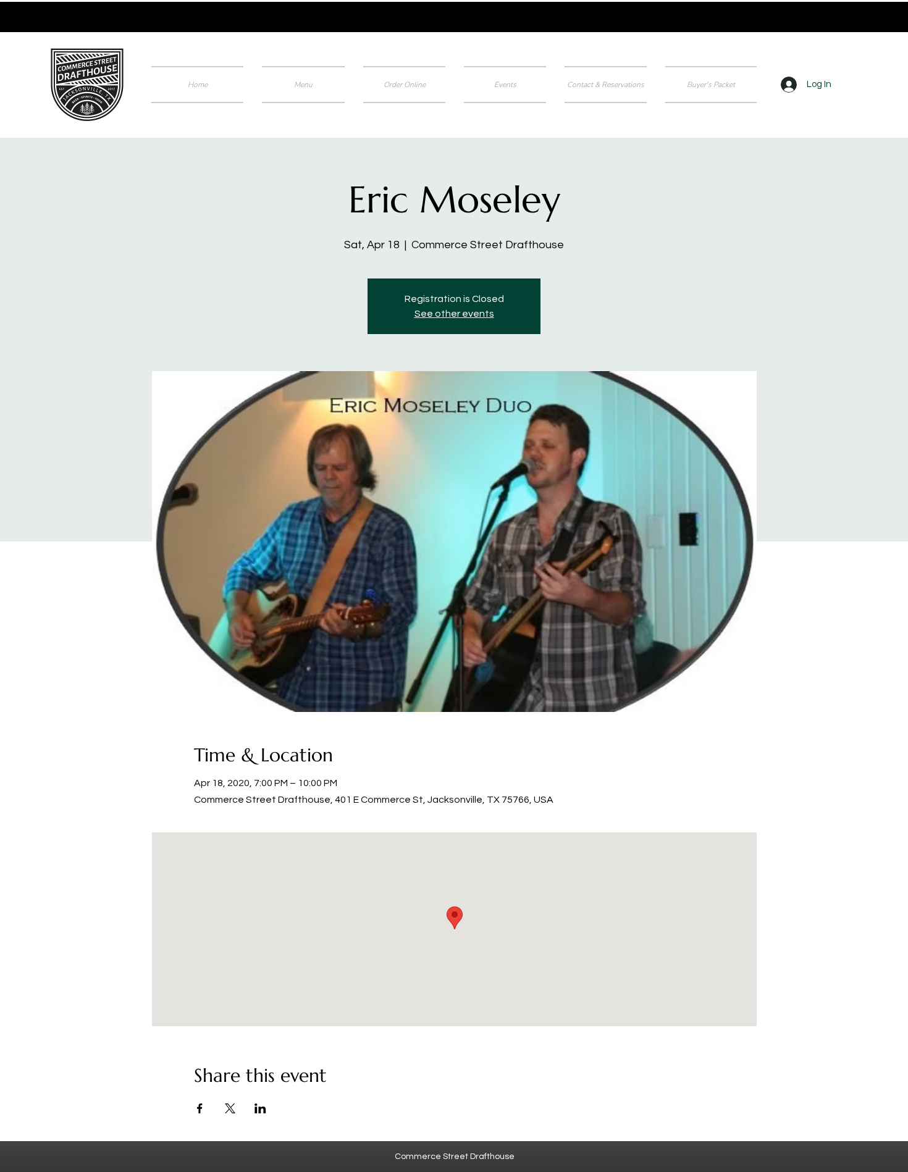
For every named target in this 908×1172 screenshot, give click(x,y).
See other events (454, 314)
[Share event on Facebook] (200, 1108)
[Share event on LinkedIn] (260, 1108)
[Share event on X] (230, 1108)
